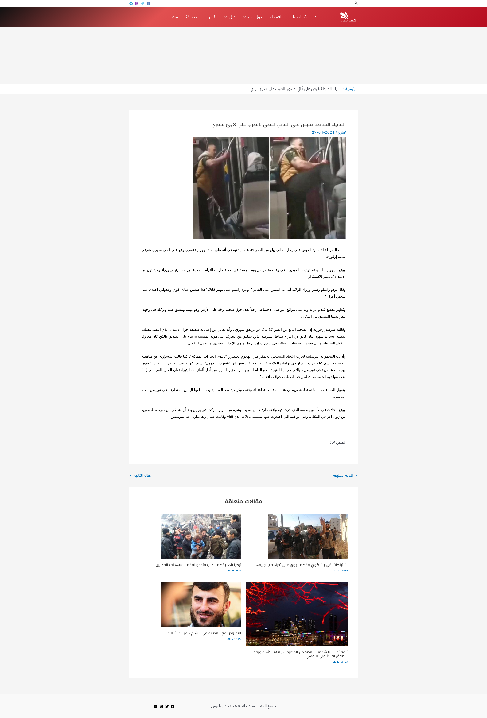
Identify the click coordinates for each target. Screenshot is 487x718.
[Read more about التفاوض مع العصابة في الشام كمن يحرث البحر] (201, 604)
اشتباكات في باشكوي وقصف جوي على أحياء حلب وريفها (301, 564)
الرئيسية (351, 89)
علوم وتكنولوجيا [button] (305, 17)
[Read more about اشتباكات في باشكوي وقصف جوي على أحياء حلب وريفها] (308, 536)
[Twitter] (142, 3)
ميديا (174, 17)
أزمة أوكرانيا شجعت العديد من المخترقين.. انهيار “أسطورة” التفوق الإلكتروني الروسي (301, 654)
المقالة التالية (141, 476)
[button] (356, 3)
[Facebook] (148, 3)
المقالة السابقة (345, 476)
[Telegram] (131, 3)
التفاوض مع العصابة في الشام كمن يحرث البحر (203, 633)
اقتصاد (275, 17)
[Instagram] (136, 3)
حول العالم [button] (255, 17)
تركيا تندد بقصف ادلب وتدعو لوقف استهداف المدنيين (198, 564)
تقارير (342, 132)
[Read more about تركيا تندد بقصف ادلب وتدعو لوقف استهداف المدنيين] (201, 536)
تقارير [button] (212, 17)
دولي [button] (232, 17)
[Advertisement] (243, 55)
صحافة (191, 17)
